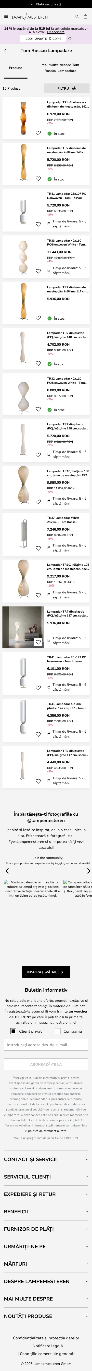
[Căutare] (77, 16)
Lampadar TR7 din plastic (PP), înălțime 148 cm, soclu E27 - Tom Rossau (66, 335)
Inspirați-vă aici (43, 972)
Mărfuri (15, 1264)
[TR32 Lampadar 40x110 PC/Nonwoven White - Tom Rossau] (46, 394)
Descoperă (56, 31)
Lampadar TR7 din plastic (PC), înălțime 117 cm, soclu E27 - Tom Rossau (66, 613)
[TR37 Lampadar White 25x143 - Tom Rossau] (46, 534)
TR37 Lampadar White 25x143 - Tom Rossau (63, 520)
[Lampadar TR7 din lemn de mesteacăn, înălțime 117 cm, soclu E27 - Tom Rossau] (46, 303)
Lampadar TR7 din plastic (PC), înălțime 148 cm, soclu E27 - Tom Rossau (66, 426)
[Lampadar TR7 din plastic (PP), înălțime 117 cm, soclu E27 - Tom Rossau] (46, 767)
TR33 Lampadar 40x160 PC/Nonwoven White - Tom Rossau (66, 242)
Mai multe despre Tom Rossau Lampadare (60, 67)
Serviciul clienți (27, 1176)
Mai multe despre (28, 1298)
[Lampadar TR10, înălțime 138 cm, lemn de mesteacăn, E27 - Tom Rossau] (46, 487)
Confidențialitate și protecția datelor (46, 1337)
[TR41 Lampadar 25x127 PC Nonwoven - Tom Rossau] (46, 673)
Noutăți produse (28, 1316)
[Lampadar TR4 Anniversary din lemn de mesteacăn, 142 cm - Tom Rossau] (46, 118)
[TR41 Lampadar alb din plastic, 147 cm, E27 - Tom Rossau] (46, 720)
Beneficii (16, 1211)
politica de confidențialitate (47, 1131)
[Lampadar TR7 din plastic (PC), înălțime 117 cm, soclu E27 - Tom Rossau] (46, 627)
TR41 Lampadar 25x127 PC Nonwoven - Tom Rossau (66, 659)
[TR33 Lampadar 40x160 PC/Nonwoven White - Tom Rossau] (46, 256)
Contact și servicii (30, 1159)
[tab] (46, 1159)
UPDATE (43, 39)
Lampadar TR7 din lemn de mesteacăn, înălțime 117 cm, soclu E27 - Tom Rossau (67, 289)
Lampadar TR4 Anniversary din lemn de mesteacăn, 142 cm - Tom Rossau (67, 104)
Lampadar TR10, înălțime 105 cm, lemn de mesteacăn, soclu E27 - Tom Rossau (68, 566)
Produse (16, 67)
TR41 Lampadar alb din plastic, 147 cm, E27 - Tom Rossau (65, 706)
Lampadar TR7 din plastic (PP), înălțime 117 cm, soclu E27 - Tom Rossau (66, 753)
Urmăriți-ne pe (25, 1246)
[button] (38, 133)
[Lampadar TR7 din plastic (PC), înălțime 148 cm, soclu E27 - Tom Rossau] (46, 440)
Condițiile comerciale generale (48, 1353)
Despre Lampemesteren (37, 1281)
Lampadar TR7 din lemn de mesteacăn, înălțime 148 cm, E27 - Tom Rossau (67, 150)
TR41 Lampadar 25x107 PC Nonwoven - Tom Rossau (66, 196)
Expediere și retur (30, 1194)
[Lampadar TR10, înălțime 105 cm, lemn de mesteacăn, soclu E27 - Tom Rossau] (46, 581)
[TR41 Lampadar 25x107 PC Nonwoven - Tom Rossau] (46, 210)
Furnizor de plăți (29, 1229)
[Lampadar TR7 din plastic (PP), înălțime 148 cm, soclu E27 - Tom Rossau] (46, 349)
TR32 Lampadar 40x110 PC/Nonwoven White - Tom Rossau (66, 380)
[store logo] (33, 16)
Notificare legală (48, 1345)
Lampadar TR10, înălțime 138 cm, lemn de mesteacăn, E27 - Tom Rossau (68, 473)
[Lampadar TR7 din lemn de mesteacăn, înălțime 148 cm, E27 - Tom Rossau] (46, 164)
